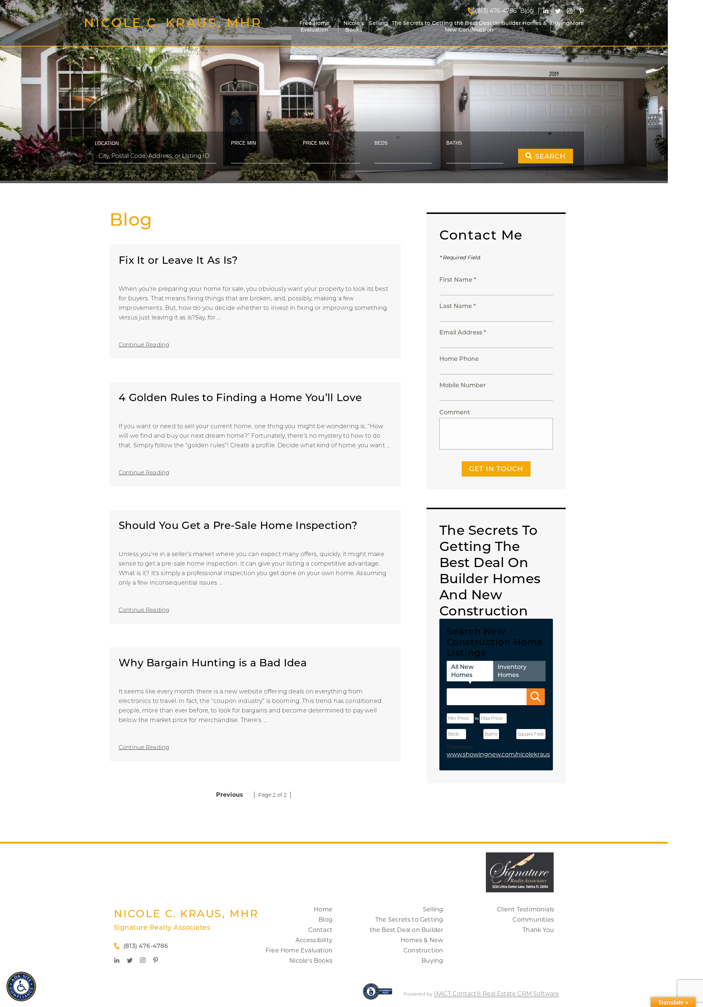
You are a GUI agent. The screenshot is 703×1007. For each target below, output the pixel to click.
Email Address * (462, 332)
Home (323, 909)
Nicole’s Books (353, 26)
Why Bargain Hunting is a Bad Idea (213, 662)
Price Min (243, 143)
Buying (560, 23)
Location (107, 143)
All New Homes (462, 670)
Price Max (316, 143)
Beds (381, 143)
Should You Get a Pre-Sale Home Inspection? (238, 525)
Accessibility (313, 940)
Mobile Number (462, 385)
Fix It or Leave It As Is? (178, 260)
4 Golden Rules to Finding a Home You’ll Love (240, 397)
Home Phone (459, 358)
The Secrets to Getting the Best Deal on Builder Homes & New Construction (469, 26)
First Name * (457, 279)
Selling (378, 23)
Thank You (538, 929)
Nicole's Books (310, 960)
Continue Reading (144, 344)
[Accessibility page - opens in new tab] (377, 995)
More (577, 23)
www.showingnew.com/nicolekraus (498, 754)
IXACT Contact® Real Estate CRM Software (496, 993)
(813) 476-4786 (496, 11)
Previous (229, 794)
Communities (533, 919)
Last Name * (457, 306)
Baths (454, 143)
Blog (325, 919)
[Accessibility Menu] (21, 986)
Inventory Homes (512, 670)
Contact (320, 929)
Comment (454, 412)
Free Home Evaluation (315, 26)
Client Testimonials (525, 909)
